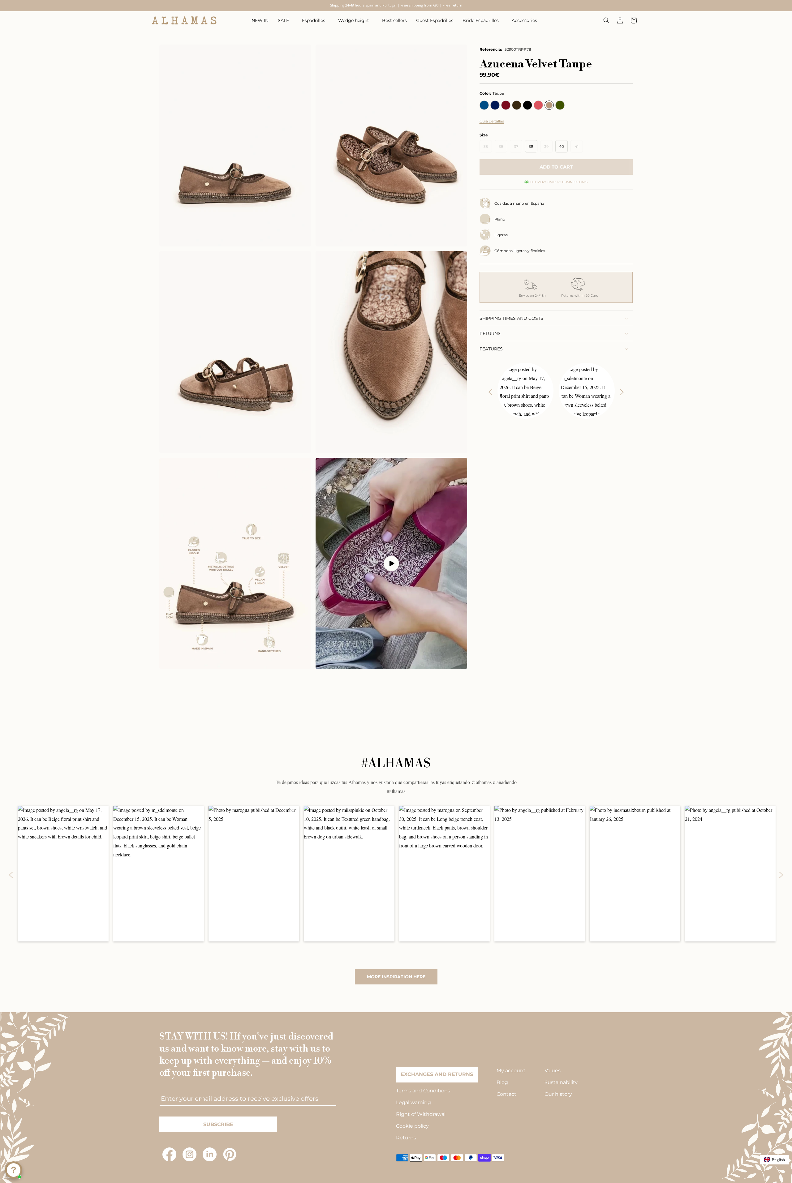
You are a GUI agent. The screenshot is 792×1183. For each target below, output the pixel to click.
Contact (506, 1094)
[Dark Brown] (516, 105)
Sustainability (561, 1082)
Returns (406, 1138)
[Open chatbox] (13, 1170)
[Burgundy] (505, 105)
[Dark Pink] (538, 105)
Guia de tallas (492, 121)
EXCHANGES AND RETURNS (437, 1074)
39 (548, 148)
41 (579, 148)
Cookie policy (412, 1126)
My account (511, 1071)
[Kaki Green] (560, 105)
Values (552, 1071)
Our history (558, 1094)
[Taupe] (549, 105)
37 (518, 148)
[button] (285, 20)
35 (488, 148)
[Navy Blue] (495, 105)
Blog (502, 1082)
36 (503, 148)
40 (561, 146)
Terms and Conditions (423, 1091)
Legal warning (413, 1102)
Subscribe (218, 1124)
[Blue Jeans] (484, 105)
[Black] (527, 105)
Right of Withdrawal (421, 1114)
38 (531, 146)
